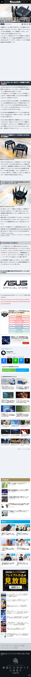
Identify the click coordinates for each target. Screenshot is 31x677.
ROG (7, 349)
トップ (3, 645)
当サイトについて (9, 645)
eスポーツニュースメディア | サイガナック (16, 665)
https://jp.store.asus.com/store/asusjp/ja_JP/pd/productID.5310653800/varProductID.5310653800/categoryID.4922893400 (15, 301)
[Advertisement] (15, 63)
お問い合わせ (16, 645)
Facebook (3, 361)
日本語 (27, 1)
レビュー (2, 24)
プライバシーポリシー (6, 648)
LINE (15, 361)
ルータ (11, 349)
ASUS (3, 349)
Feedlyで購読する (8, 370)
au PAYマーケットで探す (20, 323)
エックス (9, 361)
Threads (27, 361)
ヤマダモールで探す (20, 325)
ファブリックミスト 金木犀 (25, 449)
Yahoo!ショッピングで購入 (19, 321)
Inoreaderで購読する (22, 370)
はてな (21, 360)
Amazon (10, 250)
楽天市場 (15, 250)
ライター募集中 (15, 648)
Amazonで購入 (19, 314)
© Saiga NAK (15, 673)
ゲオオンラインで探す (19, 327)
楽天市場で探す (19, 316)
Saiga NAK (15, 2)
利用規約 (22, 645)
